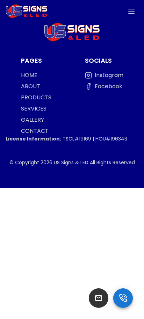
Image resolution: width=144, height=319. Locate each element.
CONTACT (35, 131)
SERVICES (33, 109)
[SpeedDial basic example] (123, 298)
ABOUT (30, 86)
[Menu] (131, 11)
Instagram (109, 75)
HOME (29, 75)
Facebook (108, 86)
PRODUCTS (36, 97)
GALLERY (32, 120)
